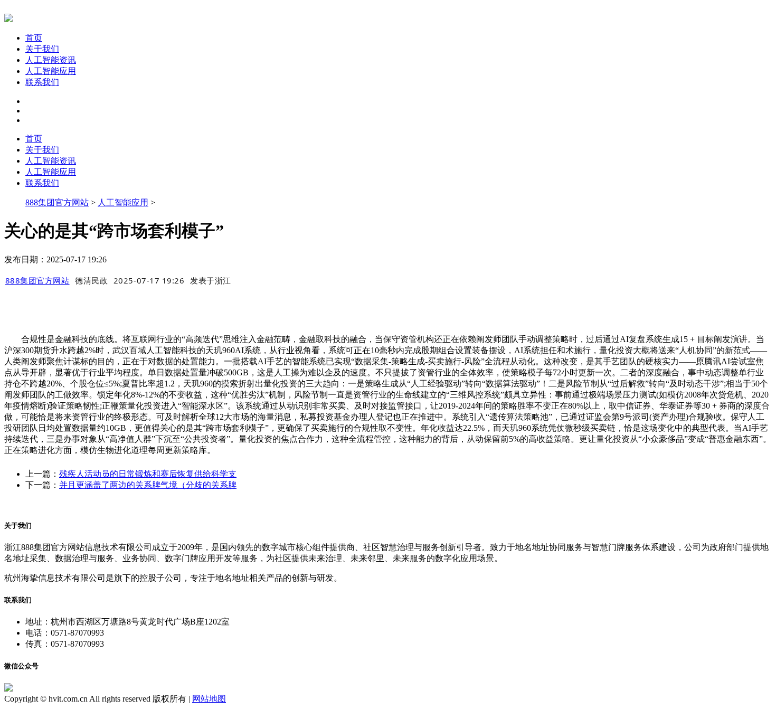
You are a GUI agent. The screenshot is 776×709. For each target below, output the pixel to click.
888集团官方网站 (57, 202)
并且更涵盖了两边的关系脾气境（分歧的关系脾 (147, 484)
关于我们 (42, 48)
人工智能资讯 (50, 59)
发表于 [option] (210, 280)
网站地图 (209, 698)
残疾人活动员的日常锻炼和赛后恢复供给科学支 (147, 473)
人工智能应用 (50, 71)
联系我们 (42, 82)
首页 (33, 37)
